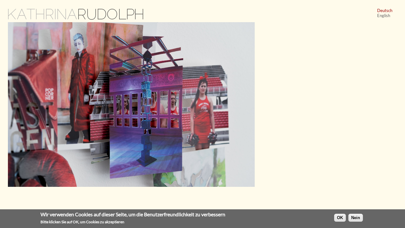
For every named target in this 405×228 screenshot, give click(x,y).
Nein (355, 217)
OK (340, 217)
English (383, 15)
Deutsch (384, 10)
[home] (76, 19)
